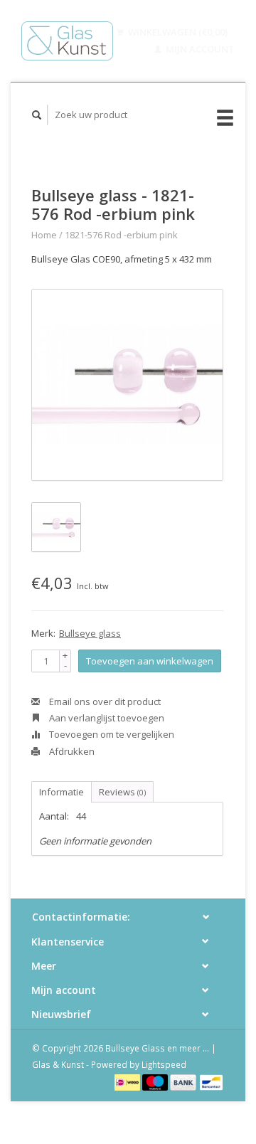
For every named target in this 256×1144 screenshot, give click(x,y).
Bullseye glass (90, 633)
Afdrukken (71, 751)
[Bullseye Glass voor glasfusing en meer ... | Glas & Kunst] (67, 40)
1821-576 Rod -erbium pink (121, 234)
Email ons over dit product (104, 701)
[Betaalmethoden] (128, 1081)
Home (44, 234)
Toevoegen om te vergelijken (110, 734)
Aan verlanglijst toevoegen (105, 717)
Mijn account (199, 49)
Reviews (122, 791)
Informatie (61, 791)
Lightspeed (164, 1064)
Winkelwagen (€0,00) (177, 32)
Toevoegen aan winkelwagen (149, 661)
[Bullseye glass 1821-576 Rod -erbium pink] (127, 385)
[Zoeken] (37, 115)
